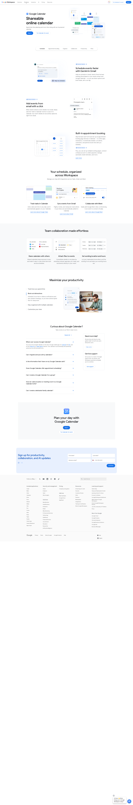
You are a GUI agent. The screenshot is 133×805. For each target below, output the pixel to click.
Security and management (50, 486)
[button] (129, 801)
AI (38, 2)
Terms (41, 535)
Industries (33, 2)
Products (26, 2)
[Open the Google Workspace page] (8, 2)
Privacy (36, 535)
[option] (42, 48)
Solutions (19, 2)
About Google (48, 535)
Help (65, 535)
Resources (49, 2)
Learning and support (97, 486)
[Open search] (109, 2)
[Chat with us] (129, 801)
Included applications (32, 486)
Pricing (43, 2)
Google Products (58, 535)
